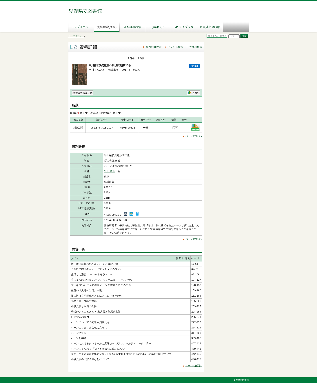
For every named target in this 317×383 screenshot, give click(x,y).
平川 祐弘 (109, 171)
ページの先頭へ (193, 136)
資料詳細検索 (132, 27)
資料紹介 (158, 27)
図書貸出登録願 (210, 27)
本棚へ (195, 92)
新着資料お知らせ (82, 92)
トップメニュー (81, 27)
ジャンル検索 (175, 46)
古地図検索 (195, 46)
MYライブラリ (184, 27)
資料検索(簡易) (106, 27)
